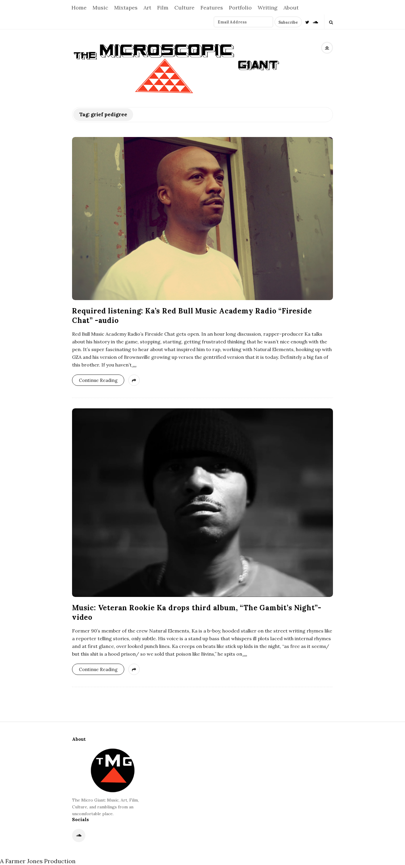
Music (100, 7)
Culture (184, 7)
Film (162, 7)
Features (211, 7)
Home (79, 7)
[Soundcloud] (315, 22)
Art (147, 7)
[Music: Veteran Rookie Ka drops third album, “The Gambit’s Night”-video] (202, 502)
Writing (268, 7)
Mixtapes (126, 7)
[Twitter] (307, 22)
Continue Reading (98, 380)
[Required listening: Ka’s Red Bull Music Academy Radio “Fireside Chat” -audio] (202, 218)
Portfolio (240, 7)
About (291, 7)
